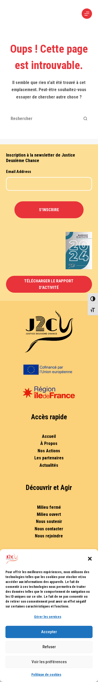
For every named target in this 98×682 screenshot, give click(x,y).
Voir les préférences (49, 661)
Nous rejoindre (49, 536)
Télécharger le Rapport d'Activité (49, 284)
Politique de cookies (46, 675)
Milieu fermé (49, 507)
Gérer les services (47, 617)
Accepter (49, 631)
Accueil (49, 436)
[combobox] (43, 118)
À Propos (48, 443)
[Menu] (87, 13)
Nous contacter (49, 528)
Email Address (18, 171)
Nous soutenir (49, 521)
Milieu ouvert (49, 514)
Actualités (48, 465)
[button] (90, 558)
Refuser (49, 646)
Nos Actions (49, 450)
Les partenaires (49, 457)
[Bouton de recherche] (85, 118)
